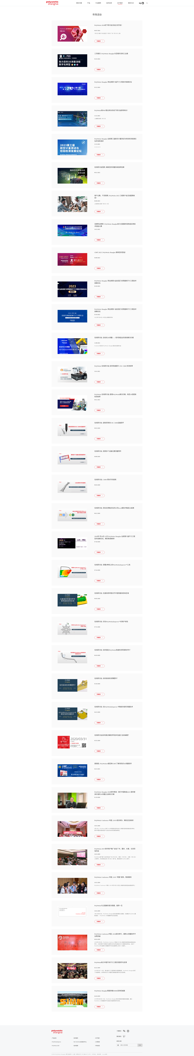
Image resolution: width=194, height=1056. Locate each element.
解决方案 (79, 3)
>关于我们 (97, 1038)
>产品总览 (54, 1038)
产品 (88, 3)
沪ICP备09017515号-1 (86, 1054)
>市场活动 (97, 1045)
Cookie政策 (104, 1054)
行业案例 (98, 3)
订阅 (140, 1045)
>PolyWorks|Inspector (56, 1041)
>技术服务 (75, 1038)
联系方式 (131, 3)
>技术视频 (75, 1045)
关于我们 (120, 3)
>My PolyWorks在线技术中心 (80, 1041)
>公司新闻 (97, 1041)
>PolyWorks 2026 (55, 1045)
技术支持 (109, 3)
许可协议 (94, 1054)
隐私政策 (99, 1054)
